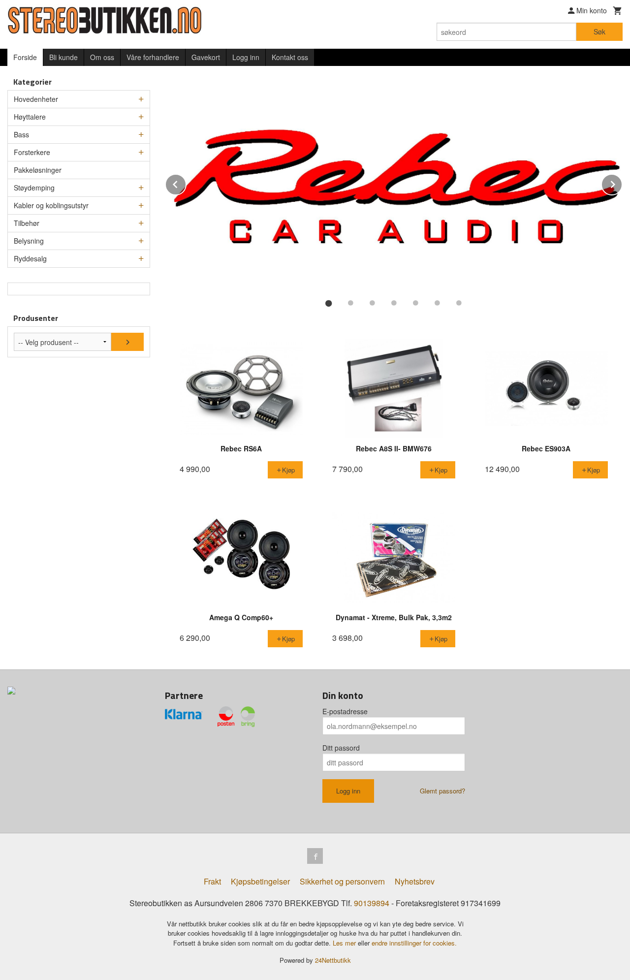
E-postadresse (345, 711)
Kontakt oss (290, 57)
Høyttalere (30, 117)
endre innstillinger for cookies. (414, 943)
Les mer (345, 943)
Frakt (212, 881)
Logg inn (245, 57)
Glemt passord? (442, 790)
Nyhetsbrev (415, 881)
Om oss (102, 57)
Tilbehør (26, 223)
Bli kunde (63, 57)
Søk (599, 31)
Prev (186, 182)
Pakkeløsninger (38, 170)
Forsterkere (32, 152)
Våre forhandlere (152, 57)
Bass (21, 134)
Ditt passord (341, 748)
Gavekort (205, 57)
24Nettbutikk (333, 960)
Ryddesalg (30, 258)
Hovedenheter (36, 99)
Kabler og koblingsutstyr (51, 205)
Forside (25, 57)
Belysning (29, 241)
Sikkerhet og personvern (342, 881)
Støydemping (34, 187)
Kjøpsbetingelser (260, 881)
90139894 (371, 903)
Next (622, 182)
